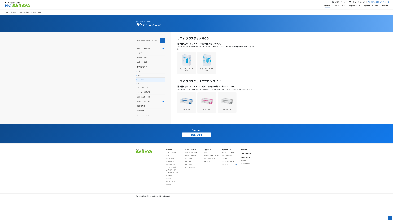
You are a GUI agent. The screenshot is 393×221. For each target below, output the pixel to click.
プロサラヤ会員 (246, 153)
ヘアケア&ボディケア (145, 101)
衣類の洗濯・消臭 (171, 170)
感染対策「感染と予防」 (191, 153)
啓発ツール (207, 153)
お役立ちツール (354, 6)
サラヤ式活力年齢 (190, 167)
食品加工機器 (142, 62)
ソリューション (339, 6)
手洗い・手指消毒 (143, 48)
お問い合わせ (355, 2)
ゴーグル (140, 84)
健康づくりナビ (208, 161)
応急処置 (224, 158)
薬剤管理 (140, 111)
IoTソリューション (144, 115)
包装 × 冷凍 (188, 161)
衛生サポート (188, 158)
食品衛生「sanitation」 (191, 155)
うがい (139, 53)
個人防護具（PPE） (24, 12)
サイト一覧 (386, 2)
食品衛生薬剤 (142, 58)
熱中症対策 (141, 106)
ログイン (345, 2)
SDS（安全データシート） (229, 164)
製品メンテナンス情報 (228, 153)
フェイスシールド (143, 88)
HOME (6, 12)
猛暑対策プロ (188, 164)
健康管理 (168, 184)
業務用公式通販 (375, 2)
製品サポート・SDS (371, 6)
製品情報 (327, 6)
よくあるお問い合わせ (228, 161)
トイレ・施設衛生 (143, 92)
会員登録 (336, 2)
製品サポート (226, 150)
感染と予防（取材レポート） (212, 155)
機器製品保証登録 (227, 155)
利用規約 (243, 160)
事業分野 (385, 6)
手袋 (139, 71)
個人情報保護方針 (246, 163)
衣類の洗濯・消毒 (143, 97)
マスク (140, 75)
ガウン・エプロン (143, 79)
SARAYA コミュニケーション (211, 158)
